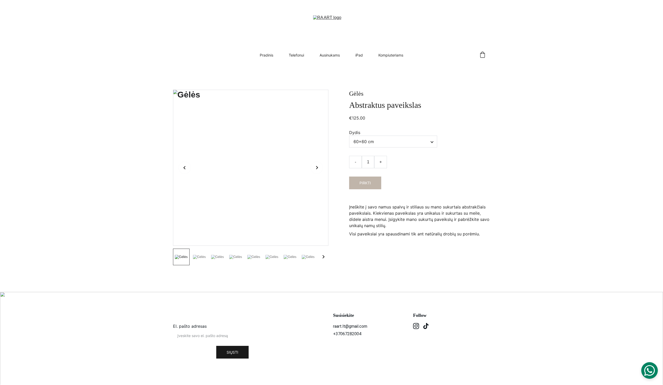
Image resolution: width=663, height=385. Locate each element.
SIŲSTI (232, 352)
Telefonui (296, 55)
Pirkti (365, 183)
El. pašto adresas (190, 326)
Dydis (354, 132)
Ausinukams (330, 55)
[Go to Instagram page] (416, 326)
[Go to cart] (482, 55)
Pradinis (266, 55)
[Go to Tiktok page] (426, 326)
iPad (359, 55)
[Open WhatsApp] (649, 370)
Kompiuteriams (390, 55)
